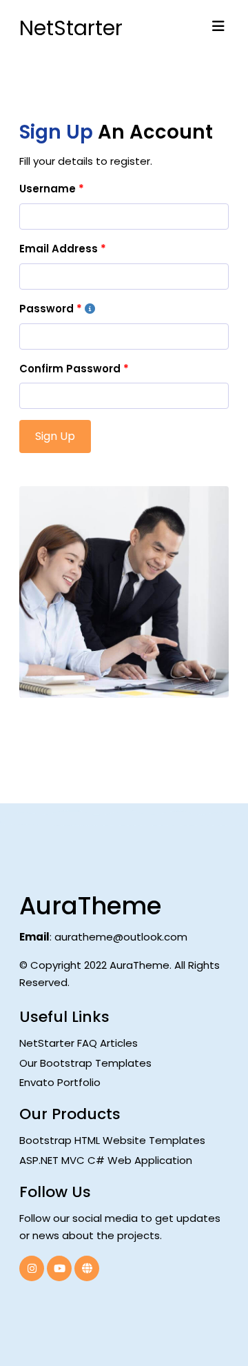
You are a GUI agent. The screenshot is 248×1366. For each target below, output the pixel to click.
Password (46, 308)
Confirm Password (70, 368)
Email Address (58, 248)
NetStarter (63, 28)
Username (47, 188)
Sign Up (55, 436)
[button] (218, 26)
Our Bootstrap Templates (85, 1063)
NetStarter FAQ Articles (78, 1043)
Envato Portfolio (60, 1082)
